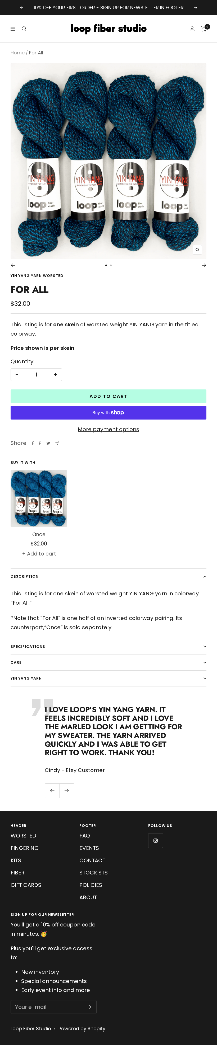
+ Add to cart (39, 553)
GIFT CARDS (26, 885)
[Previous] (13, 265)
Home (18, 52)
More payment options (108, 429)
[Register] (89, 1007)
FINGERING (25, 848)
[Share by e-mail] (57, 443)
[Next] (204, 265)
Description (25, 576)
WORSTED (23, 835)
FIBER (17, 872)
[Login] (192, 28)
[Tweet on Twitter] (48, 443)
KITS (16, 860)
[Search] (24, 28)
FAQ (84, 835)
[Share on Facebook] (33, 443)
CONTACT (92, 860)
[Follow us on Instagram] (155, 840)
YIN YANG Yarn (26, 678)
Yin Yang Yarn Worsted (37, 275)
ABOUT (88, 897)
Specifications (28, 646)
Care (16, 662)
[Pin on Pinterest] (40, 443)
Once (39, 534)
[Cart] (203, 28)
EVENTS (89, 848)
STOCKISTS (93, 872)
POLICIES (90, 885)
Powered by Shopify (81, 1028)
